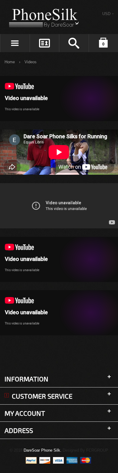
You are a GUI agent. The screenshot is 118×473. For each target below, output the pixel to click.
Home (10, 62)
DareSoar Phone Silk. (42, 450)
